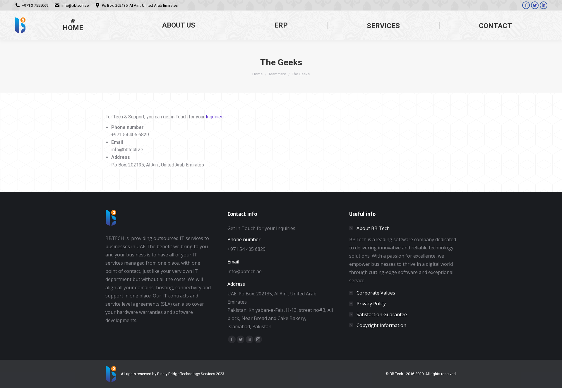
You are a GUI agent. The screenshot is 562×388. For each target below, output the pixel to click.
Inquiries (215, 117)
